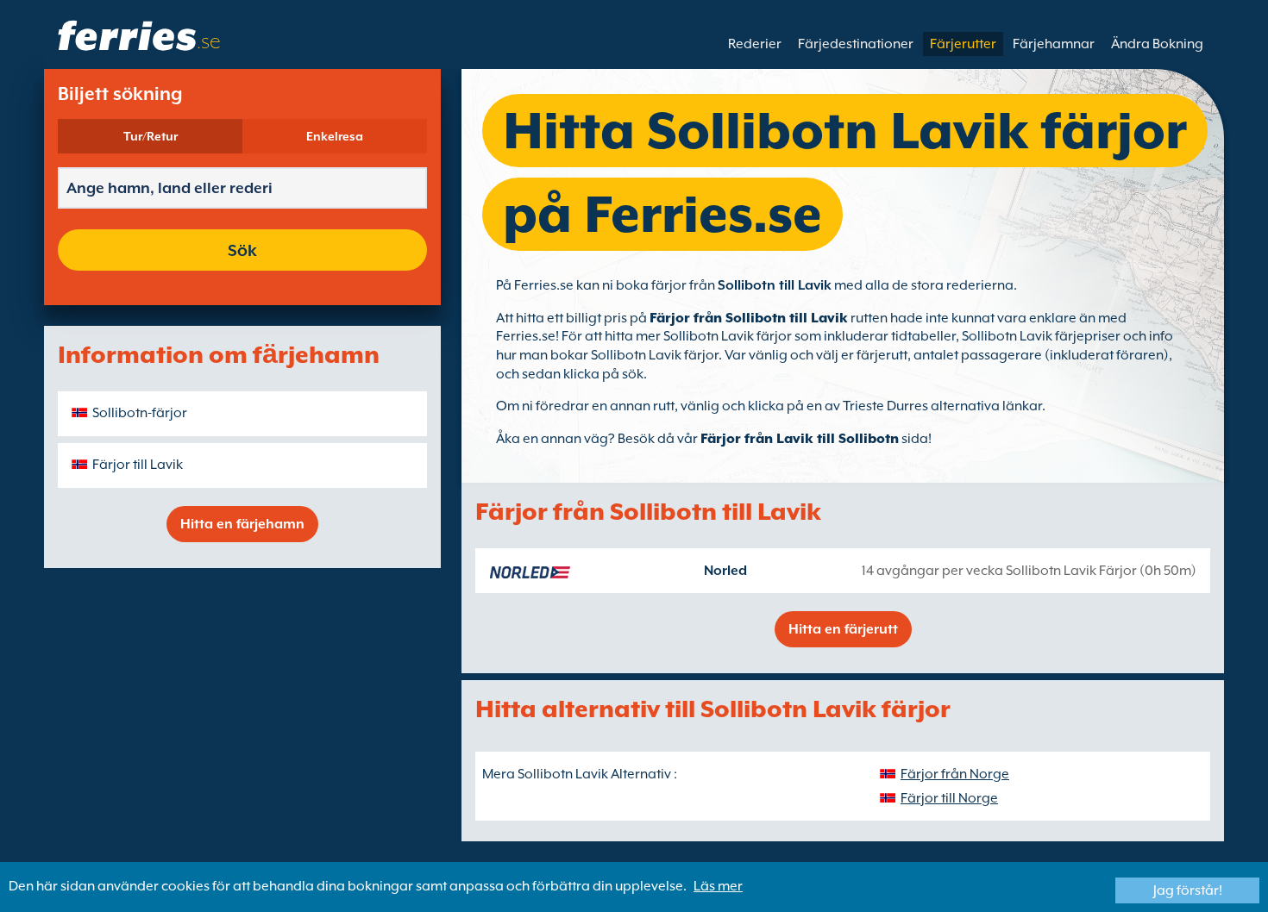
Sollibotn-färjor (139, 413)
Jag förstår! (1187, 890)
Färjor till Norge (949, 798)
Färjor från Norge (955, 774)
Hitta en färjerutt (843, 629)
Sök (242, 249)
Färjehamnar (1054, 44)
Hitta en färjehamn (242, 524)
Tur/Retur (150, 136)
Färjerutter (963, 44)
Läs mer (718, 886)
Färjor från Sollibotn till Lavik (749, 318)
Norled (725, 570)
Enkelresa (334, 136)
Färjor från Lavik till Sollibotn (799, 439)
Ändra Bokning (1157, 44)
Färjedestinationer (855, 44)
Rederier (755, 44)
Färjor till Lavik (137, 464)
